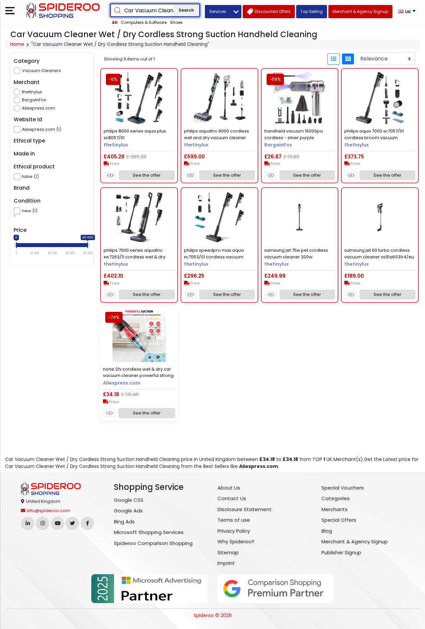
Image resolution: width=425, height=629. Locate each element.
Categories (335, 498)
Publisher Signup (341, 552)
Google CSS (128, 499)
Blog (326, 530)
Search (186, 10)
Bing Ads (124, 521)
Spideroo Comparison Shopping (153, 543)
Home (17, 44)
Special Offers (338, 519)
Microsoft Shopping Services (149, 532)
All (115, 22)
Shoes (176, 22)
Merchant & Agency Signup (354, 541)
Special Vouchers (342, 487)
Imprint (226, 563)
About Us (228, 487)
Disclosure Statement (244, 509)
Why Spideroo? (235, 541)
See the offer (147, 175)
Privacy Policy (233, 530)
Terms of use (233, 519)
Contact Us (231, 498)
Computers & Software (144, 22)
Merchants (334, 509)
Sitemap (228, 552)
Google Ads (128, 510)
